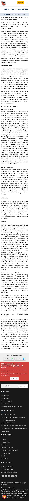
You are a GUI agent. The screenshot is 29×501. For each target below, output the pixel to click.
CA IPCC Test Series (8, 420)
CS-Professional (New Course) (12, 406)
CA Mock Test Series (8, 423)
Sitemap (5, 458)
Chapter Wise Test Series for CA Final (14, 426)
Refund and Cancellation (10, 450)
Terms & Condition (8, 448)
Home (6, 14)
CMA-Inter (5, 398)
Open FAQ (14, 379)
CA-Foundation (7, 404)
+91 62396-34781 (7, 469)
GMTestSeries (5, 483)
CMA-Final (5, 396)
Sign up (20, 3)
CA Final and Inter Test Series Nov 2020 (14, 428)
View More (5, 431)
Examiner (5, 445)
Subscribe (22, 386)
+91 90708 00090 (7, 467)
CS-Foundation (7, 401)
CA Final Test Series (8, 415)
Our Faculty (6, 453)
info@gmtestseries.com (10, 472)
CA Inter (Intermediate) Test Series (13, 417)
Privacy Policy (6, 442)
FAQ (3, 456)
